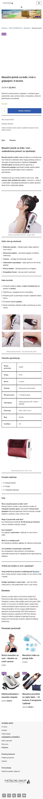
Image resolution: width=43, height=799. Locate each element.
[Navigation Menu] (39, 3)
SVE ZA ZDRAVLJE (15, 28)
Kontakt (4, 730)
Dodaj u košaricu (24, 111)
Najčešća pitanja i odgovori (11, 771)
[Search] (21, 7)
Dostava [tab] (13, 140)
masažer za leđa (11, 128)
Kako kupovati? (7, 740)
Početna (4, 28)
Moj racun (5, 744)
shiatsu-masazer (6, 130)
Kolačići (4, 761)
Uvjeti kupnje (6, 734)
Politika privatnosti (8, 757)
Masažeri (27, 28)
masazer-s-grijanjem (22, 128)
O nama (4, 727)
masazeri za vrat (33, 128)
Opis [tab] (3, 140)
